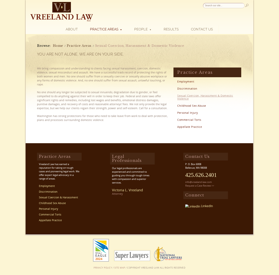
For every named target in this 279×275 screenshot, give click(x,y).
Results (171, 29)
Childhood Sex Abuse (191, 105)
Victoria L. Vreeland (127, 190)
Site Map (119, 267)
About (72, 29)
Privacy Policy (103, 267)
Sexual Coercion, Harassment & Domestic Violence (205, 97)
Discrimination (187, 88)
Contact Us (202, 29)
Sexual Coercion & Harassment (58, 197)
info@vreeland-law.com (198, 182)
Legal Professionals (127, 158)
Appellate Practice (189, 127)
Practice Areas (106, 29)
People (142, 29)
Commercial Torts (189, 120)
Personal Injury (187, 112)
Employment (185, 81)
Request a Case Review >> (199, 185)
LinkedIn (206, 206)
